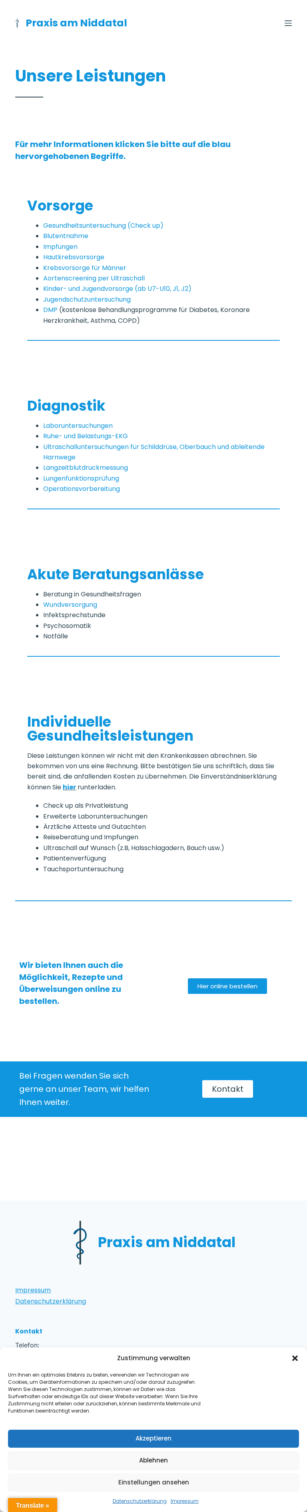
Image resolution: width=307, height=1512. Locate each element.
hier (69, 787)
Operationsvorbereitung (81, 488)
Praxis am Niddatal (76, 23)
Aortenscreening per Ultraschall (94, 278)
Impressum (185, 1501)
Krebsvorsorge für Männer (84, 267)
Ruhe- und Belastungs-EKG (85, 436)
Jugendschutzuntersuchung (87, 299)
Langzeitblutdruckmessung (85, 467)
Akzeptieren (153, 1438)
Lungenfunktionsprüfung (81, 478)
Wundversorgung (70, 604)
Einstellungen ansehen (153, 1482)
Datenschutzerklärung (140, 1501)
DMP (50, 309)
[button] (295, 1358)
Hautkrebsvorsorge (73, 257)
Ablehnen (153, 1460)
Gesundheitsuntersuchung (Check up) (103, 225)
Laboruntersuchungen (78, 425)
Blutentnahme (65, 235)
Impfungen (60, 246)
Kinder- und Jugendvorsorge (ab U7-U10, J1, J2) (117, 288)
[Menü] (288, 23)
